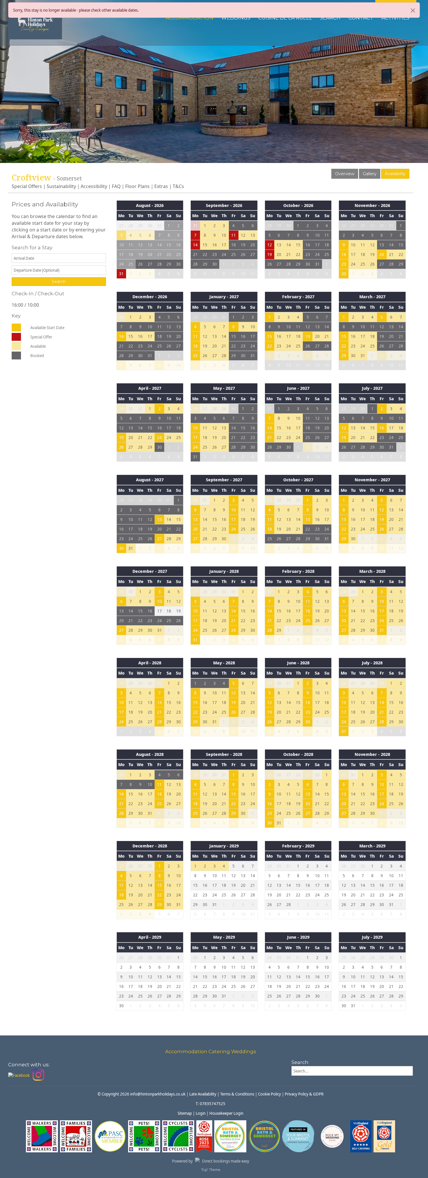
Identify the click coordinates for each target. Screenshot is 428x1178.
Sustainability (61, 186)
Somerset (69, 178)
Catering (219, 1051)
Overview (344, 173)
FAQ (116, 186)
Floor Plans (137, 186)
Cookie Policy (269, 1094)
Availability (395, 173)
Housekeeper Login (226, 1113)
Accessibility (94, 186)
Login (201, 1113)
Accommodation (186, 1051)
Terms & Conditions (237, 1094)
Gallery (369, 173)
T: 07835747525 (210, 1103)
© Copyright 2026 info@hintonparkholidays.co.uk (141, 1094)
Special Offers (27, 186)
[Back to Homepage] (35, 22)
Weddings (243, 1051)
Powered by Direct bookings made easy (210, 1161)
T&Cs (178, 186)
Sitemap (185, 1113)
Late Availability (202, 1094)
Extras (161, 186)
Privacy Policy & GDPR (304, 1094)
